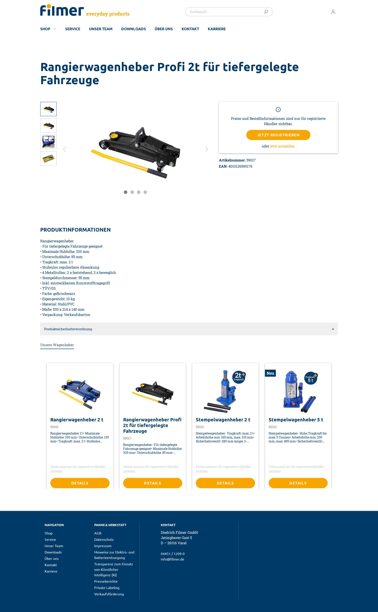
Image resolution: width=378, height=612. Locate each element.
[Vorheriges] (64, 149)
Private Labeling (106, 587)
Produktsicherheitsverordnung (68, 329)
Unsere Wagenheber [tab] (57, 344)
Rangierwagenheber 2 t (76, 419)
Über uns (164, 29)
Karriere (217, 29)
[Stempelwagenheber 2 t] (225, 391)
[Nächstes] (206, 149)
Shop (45, 29)
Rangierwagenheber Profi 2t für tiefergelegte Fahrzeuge (152, 425)
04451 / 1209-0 (173, 553)
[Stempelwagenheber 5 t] (298, 391)
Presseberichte (106, 581)
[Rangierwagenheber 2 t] (80, 391)
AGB (97, 533)
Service (72, 29)
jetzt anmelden (282, 146)
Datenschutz (104, 539)
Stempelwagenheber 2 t (223, 419)
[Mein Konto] (333, 11)
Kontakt (190, 29)
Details (80, 483)
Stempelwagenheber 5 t (296, 419)
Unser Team (100, 29)
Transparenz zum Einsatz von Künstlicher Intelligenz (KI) (113, 569)
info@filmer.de (172, 559)
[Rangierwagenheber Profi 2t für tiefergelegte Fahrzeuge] (152, 391)
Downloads (133, 29)
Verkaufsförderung (109, 594)
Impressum (103, 545)
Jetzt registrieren (278, 135)
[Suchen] (267, 11)
